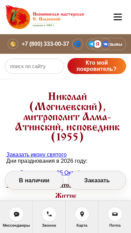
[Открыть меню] (117, 17)
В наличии (34, 180)
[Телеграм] (91, 44)
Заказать (97, 180)
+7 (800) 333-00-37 (45, 44)
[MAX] (77, 44)
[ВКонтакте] (105, 44)
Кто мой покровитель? (97, 66)
